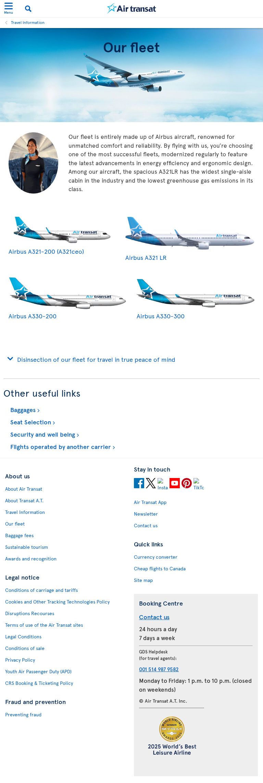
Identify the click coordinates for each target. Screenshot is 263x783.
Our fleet (15, 523)
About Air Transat (23, 489)
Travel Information (28, 22)
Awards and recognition (31, 558)
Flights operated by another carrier (60, 446)
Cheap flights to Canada (160, 568)
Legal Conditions (23, 636)
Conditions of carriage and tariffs (41, 590)
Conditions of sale (25, 648)
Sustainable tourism (26, 547)
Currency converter (155, 557)
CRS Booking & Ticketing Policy (39, 683)
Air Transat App (150, 502)
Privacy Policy (20, 659)
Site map (143, 580)
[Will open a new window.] (139, 484)
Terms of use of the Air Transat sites (44, 625)
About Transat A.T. (24, 500)
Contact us (146, 525)
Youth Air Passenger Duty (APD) (38, 671)
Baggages (22, 409)
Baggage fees (19, 535)
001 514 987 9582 (159, 669)
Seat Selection (30, 421)
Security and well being (42, 434)
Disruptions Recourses (29, 613)
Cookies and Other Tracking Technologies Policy (57, 601)
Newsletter (146, 513)
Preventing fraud (23, 714)
